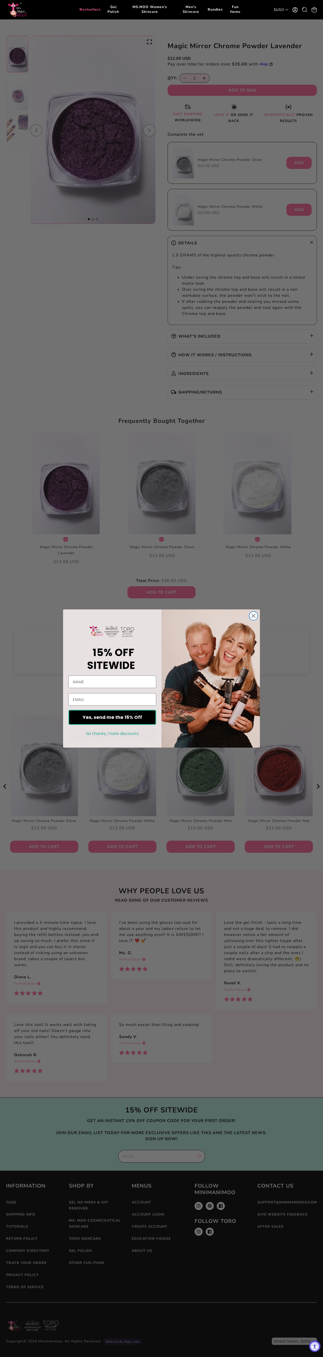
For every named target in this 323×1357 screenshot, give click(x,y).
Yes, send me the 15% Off (112, 717)
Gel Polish (113, 9)
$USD (279, 9)
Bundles (215, 9)
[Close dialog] (253, 615)
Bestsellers (90, 9)
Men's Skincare (191, 9)
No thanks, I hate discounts (112, 733)
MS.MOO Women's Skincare (149, 9)
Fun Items (235, 9)
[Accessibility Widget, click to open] (314, 1346)
